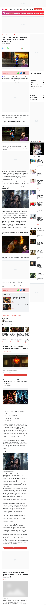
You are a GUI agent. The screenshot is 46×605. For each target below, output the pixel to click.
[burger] (43, 9)
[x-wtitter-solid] (24, 73)
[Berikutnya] (29, 331)
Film (3, 76)
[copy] (27, 73)
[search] (32, 9)
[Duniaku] (4, 9)
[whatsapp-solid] (18, 73)
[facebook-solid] (21, 73)
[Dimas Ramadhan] (3, 320)
